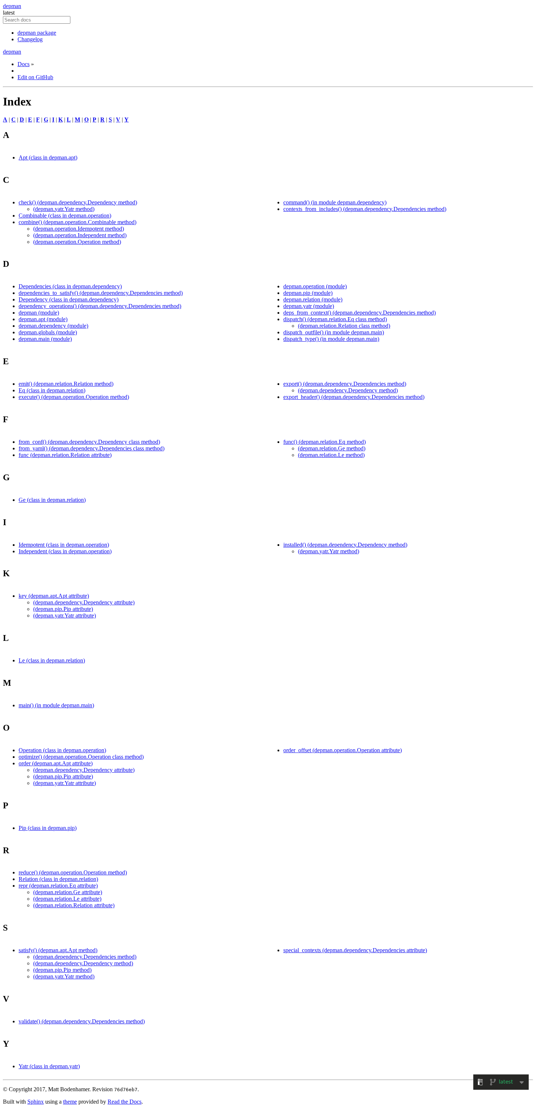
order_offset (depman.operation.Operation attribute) (342, 750)
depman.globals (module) (48, 332)
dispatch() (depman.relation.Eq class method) (335, 319)
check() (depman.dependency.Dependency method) (78, 202)
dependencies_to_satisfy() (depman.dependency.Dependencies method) (101, 293)
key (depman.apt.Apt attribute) (54, 596)
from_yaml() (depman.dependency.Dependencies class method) (91, 448)
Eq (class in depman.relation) (52, 390)
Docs (24, 64)
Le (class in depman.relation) (52, 660)
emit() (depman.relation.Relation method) (66, 384)
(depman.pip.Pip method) (62, 970)
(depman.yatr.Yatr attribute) (64, 615)
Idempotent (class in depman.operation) (64, 545)
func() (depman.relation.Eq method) (324, 442)
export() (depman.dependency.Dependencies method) (344, 384)
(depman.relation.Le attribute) (67, 899)
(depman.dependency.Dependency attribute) (84, 602)
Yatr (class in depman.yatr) (49, 1066)
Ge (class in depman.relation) (52, 500)
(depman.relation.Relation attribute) (73, 905)
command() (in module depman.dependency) (335, 202)
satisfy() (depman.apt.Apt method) (58, 950)
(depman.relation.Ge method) (331, 448)
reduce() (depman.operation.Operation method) (73, 872)
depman (12, 6)
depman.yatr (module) (308, 306)
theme (70, 1102)
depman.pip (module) (308, 293)
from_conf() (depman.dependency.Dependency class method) (89, 442)
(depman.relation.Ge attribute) (67, 892)
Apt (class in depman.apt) (48, 157)
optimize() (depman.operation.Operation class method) (81, 757)
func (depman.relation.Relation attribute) (65, 455)
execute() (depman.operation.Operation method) (74, 397)
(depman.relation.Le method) (331, 455)
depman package (37, 33)
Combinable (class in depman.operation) (65, 215)
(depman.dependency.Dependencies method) (84, 957)
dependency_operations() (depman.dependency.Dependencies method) (100, 306)
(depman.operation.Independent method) (80, 235)
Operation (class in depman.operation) (62, 750)
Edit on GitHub (35, 77)
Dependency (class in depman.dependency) (69, 299)
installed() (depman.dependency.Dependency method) (345, 545)
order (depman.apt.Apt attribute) (56, 763)
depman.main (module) (45, 339)
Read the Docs (124, 1102)
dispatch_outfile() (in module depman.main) (333, 332)
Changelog (30, 39)
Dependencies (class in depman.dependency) (70, 286)
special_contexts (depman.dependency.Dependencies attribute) (355, 950)
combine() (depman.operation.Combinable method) (77, 222)
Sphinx (35, 1102)
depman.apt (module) (43, 319)
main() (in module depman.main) (56, 705)
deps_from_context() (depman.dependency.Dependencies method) (359, 312)
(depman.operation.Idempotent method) (78, 229)
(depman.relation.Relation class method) (344, 326)
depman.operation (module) (315, 286)
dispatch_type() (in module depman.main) (331, 339)
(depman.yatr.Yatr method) (63, 209)
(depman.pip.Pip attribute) (63, 609)
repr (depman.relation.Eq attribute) (58, 885)
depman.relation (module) (312, 299)
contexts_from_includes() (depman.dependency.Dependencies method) (364, 209)
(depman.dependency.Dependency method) (348, 390)
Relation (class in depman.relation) (58, 879)
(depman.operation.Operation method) (77, 242)
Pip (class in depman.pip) (48, 828)
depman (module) (39, 312)
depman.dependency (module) (53, 326)
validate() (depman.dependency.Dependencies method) (82, 1021)
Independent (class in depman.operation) (65, 551)
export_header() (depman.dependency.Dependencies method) (353, 397)
